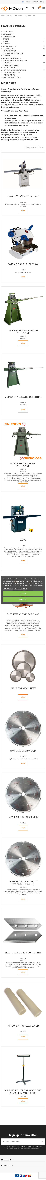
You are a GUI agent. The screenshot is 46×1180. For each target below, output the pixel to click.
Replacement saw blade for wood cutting (23, 759)
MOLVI (23, 546)
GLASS (5, 41)
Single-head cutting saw (23, 272)
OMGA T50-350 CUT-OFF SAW (23, 196)
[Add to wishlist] (21, 193)
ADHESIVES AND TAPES (12, 58)
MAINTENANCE (9, 75)
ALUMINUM (7, 63)
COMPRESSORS (9, 36)
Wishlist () (39, 2)
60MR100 (23, 405)
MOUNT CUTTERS (10, 46)
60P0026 (23, 1031)
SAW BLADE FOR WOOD (23, 750)
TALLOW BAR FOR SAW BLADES (23, 1025)
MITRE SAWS (8, 32)
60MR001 (23, 338)
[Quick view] (25, 193)
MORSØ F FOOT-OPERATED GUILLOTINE (23, 332)
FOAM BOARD (8, 48)
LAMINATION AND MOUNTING (15, 60)
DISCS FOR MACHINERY (23, 688)
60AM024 (23, 823)
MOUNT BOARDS (9, 51)
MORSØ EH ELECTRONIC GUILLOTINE (23, 465)
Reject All (23, 599)
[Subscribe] (42, 1142)
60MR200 (23, 471)
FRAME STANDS (9, 68)
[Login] (33, 8)
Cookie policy (8, 588)
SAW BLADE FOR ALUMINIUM (23, 817)
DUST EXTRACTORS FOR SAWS (23, 614)
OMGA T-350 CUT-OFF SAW (23, 264)
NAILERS (6, 39)
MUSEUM (6, 56)
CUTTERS (6, 44)
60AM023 (23, 756)
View (23, 210)
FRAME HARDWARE (10, 65)
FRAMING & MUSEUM (13, 26)
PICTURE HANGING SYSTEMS (14, 70)
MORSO (23, 336)
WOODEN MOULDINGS (12, 77)
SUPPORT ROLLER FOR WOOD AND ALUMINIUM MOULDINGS (23, 1092)
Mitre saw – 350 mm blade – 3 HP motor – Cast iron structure (23, 205)
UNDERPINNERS (9, 34)
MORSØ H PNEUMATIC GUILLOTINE (23, 396)
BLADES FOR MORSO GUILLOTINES (23, 952)
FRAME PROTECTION (11, 72)
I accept (23, 593)
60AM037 (23, 887)
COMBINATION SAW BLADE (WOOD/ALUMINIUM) (23, 883)
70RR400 (23, 1096)
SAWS (23, 539)
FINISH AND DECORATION (13, 53)
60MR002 (23, 960)
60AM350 (23, 270)
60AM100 (23, 202)
